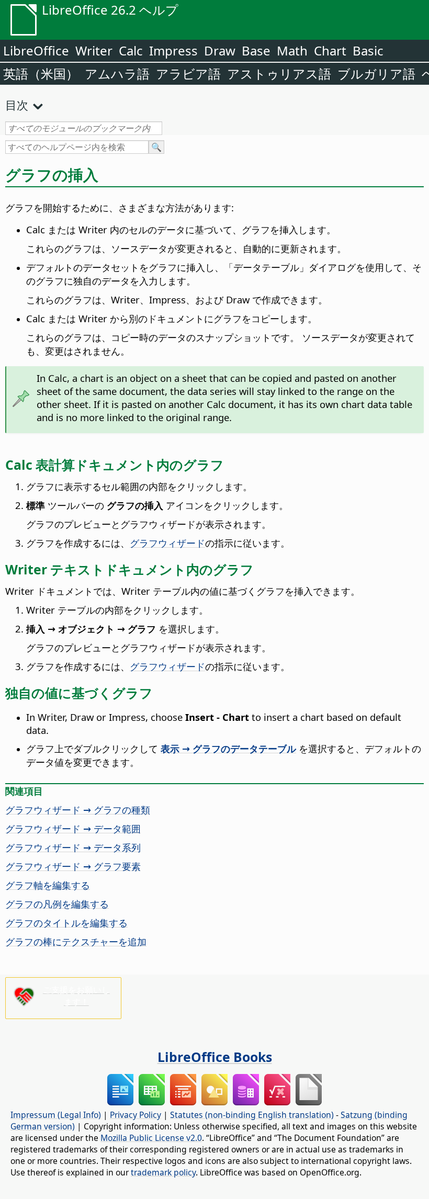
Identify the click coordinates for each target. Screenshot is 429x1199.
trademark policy (163, 1172)
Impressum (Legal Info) (55, 1115)
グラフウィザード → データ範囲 (73, 828)
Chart (330, 50)
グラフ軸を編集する (47, 884)
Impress (173, 50)
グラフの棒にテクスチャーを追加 (75, 941)
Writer (93, 50)
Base (256, 50)
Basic (368, 50)
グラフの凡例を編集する (57, 903)
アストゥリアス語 (279, 73)
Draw (219, 50)
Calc (131, 50)
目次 (16, 104)
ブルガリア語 (376, 73)
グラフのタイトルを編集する (66, 922)
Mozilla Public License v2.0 (151, 1138)
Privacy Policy (135, 1115)
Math (292, 50)
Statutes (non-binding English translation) (252, 1115)
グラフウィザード (167, 542)
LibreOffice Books (214, 1057)
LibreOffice (36, 50)
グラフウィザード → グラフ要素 (73, 866)
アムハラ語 (117, 73)
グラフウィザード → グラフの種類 (77, 809)
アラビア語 (188, 73)
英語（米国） (40, 73)
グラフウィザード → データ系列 (73, 847)
